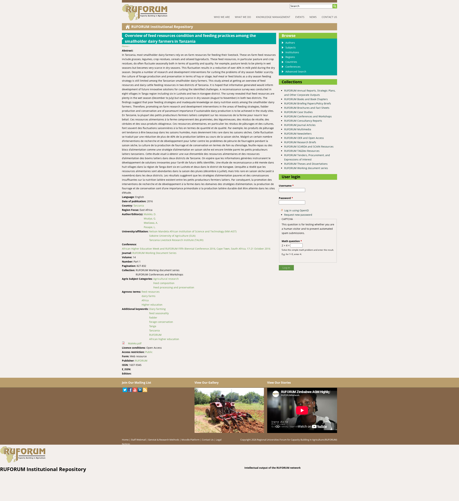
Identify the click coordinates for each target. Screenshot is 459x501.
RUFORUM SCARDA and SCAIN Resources (308, 146)
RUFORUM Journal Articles (300, 125)
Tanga (152, 326)
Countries (291, 62)
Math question (292, 241)
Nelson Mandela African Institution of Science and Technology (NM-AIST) (192, 231)
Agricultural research (166, 278)
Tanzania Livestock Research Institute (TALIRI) (176, 240)
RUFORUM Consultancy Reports (303, 120)
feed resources (151, 291)
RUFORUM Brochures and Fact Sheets (306, 107)
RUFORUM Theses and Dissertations (306, 163)
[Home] (156, 12)
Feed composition (163, 283)
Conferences (293, 66)
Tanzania (138, 205)
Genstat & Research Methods (163, 439)
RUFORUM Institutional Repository (162, 26)
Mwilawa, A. (151, 222)
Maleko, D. (150, 214)
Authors (290, 42)
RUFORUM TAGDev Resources (302, 151)
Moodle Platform (190, 439)
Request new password (298, 214)
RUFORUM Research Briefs (300, 142)
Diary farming (157, 309)
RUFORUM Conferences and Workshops (308, 116)
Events (299, 17)
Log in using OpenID (296, 210)
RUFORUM (155, 334)
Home (125, 46)
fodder (153, 317)
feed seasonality (159, 313)
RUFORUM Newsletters (298, 133)
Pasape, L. (150, 227)
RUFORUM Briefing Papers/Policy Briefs (307, 103)
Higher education (152, 304)
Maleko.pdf (134, 343)
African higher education (164, 339)
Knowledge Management (273, 17)
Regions (290, 57)
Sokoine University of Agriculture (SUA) (172, 235)
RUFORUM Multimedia (297, 129)
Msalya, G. (150, 218)
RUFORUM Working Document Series (154, 253)
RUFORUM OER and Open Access (304, 138)
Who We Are (222, 17)
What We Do (243, 17)
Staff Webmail (138, 439)
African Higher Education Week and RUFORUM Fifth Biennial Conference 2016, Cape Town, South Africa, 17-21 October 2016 (196, 248)
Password (286, 198)
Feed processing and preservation (173, 287)
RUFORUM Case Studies (298, 112)
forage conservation (161, 322)
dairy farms (148, 296)
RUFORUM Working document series (306, 168)
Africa (145, 300)
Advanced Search (295, 71)
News (313, 17)
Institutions (292, 52)
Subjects (290, 47)
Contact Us (329, 17)
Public (149, 352)
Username (286, 185)
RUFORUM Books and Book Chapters (306, 99)
